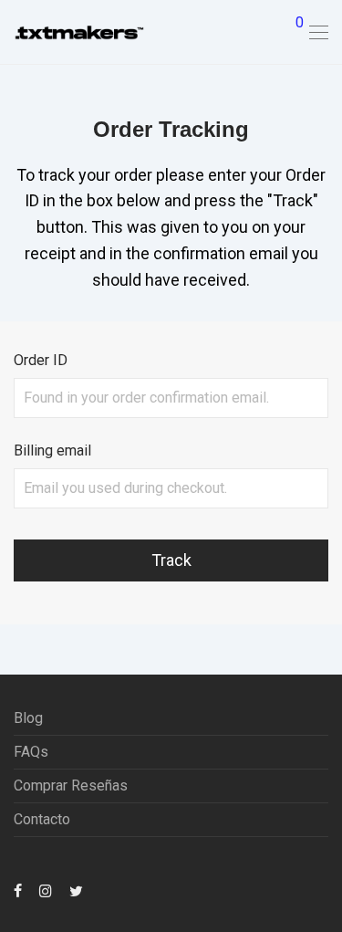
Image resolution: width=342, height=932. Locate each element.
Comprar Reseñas (71, 785)
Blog (28, 718)
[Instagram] (45, 890)
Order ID (40, 360)
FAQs (31, 751)
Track (171, 560)
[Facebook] (18, 890)
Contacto (42, 819)
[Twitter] (76, 890)
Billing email (52, 450)
